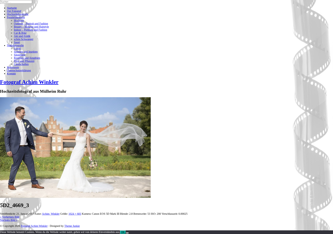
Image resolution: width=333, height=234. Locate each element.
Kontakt (11, 73)
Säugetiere (19, 54)
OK (123, 232)
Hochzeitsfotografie (17, 14)
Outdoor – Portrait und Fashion (31, 23)
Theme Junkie (72, 225)
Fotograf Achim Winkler (34, 225)
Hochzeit (19, 20)
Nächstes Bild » (8, 220)
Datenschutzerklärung (19, 70)
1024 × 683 (75, 213)
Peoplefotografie (16, 17)
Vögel (17, 48)
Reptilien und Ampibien (27, 57)
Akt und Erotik (22, 36)
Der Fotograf (14, 11)
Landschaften (21, 64)
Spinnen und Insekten (26, 51)
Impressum (13, 67)
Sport (17, 42)
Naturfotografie (15, 45)
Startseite (12, 7)
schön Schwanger (23, 39)
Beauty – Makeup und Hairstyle (31, 26)
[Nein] (127, 232)
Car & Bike (20, 32)
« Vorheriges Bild (9, 216)
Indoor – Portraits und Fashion (30, 29)
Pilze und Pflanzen (24, 61)
